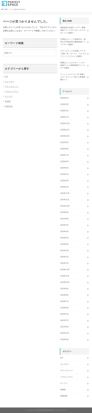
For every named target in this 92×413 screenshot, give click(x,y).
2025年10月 (65, 136)
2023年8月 (64, 295)
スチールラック (11, 86)
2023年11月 (64, 276)
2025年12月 (65, 123)
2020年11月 (64, 333)
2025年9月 (64, 142)
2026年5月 (64, 98)
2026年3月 (64, 104)
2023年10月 (65, 282)
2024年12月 (65, 193)
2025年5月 (64, 168)
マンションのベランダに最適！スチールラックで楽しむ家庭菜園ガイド (72, 77)
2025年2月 (64, 187)
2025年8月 (64, 149)
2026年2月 (64, 111)
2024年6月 (64, 231)
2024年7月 (64, 225)
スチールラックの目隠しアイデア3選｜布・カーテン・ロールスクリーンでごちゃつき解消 (73, 53)
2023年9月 (64, 289)
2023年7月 (64, 301)
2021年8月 (64, 327)
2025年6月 (64, 161)
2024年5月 (64, 238)
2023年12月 (65, 269)
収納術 (8, 101)
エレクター (9, 82)
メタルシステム (11, 91)
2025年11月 (64, 130)
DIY (6, 76)
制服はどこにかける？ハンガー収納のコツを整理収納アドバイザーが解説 (72, 65)
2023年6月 (64, 308)
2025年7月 (64, 155)
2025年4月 (64, 174)
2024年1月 (64, 263)
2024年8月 (64, 219)
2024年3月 (64, 251)
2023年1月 (64, 314)
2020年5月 (64, 339)
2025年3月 (64, 181)
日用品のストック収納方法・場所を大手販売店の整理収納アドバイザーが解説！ (72, 41)
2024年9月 (64, 212)
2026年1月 (64, 117)
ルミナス (9, 96)
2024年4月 (64, 244)
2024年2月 (64, 257)
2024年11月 (64, 200)
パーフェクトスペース (44, 410)
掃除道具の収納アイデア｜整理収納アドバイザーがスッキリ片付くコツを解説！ (72, 30)
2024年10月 (65, 206)
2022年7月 (64, 320)
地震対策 (9, 106)
